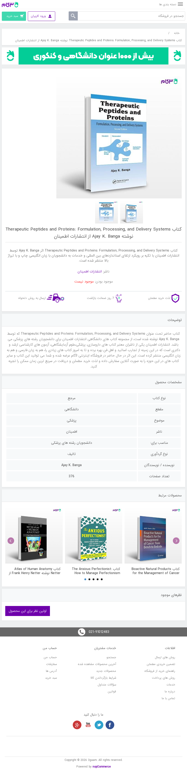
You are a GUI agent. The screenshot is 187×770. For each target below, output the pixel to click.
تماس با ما (168, 698)
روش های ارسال (165, 657)
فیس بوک (110, 725)
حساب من (50, 657)
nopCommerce (102, 767)
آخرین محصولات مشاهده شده (97, 664)
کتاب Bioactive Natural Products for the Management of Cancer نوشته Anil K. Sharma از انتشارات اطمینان (155, 571)
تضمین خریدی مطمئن (161, 664)
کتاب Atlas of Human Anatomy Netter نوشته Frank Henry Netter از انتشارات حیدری (34, 571)
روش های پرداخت (163, 678)
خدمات (170, 685)
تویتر (99, 725)
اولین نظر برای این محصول (28, 611)
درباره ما (170, 691)
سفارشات (51, 664)
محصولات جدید (106, 671)
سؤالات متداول (107, 685)
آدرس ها (51, 671)
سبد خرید (51, 678)
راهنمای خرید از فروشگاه (159, 671)
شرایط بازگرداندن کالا (103, 678)
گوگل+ (77, 725)
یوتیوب (88, 725)
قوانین (112, 691)
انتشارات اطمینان (90, 271)
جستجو (111, 657)
